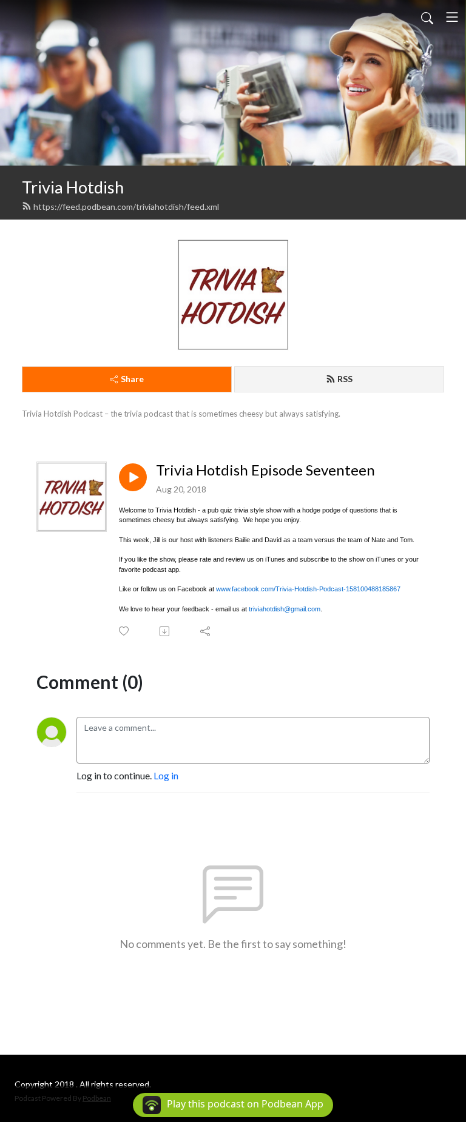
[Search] (427, 17)
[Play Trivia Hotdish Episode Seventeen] (133, 477)
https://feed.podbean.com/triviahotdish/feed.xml (126, 206)
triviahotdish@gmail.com (284, 609)
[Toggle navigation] (452, 17)
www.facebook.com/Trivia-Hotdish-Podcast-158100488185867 (308, 589)
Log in (166, 775)
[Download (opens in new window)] (165, 631)
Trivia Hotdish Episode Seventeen (265, 470)
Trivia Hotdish (73, 187)
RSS (345, 379)
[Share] (206, 631)
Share (132, 379)
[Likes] (125, 631)
